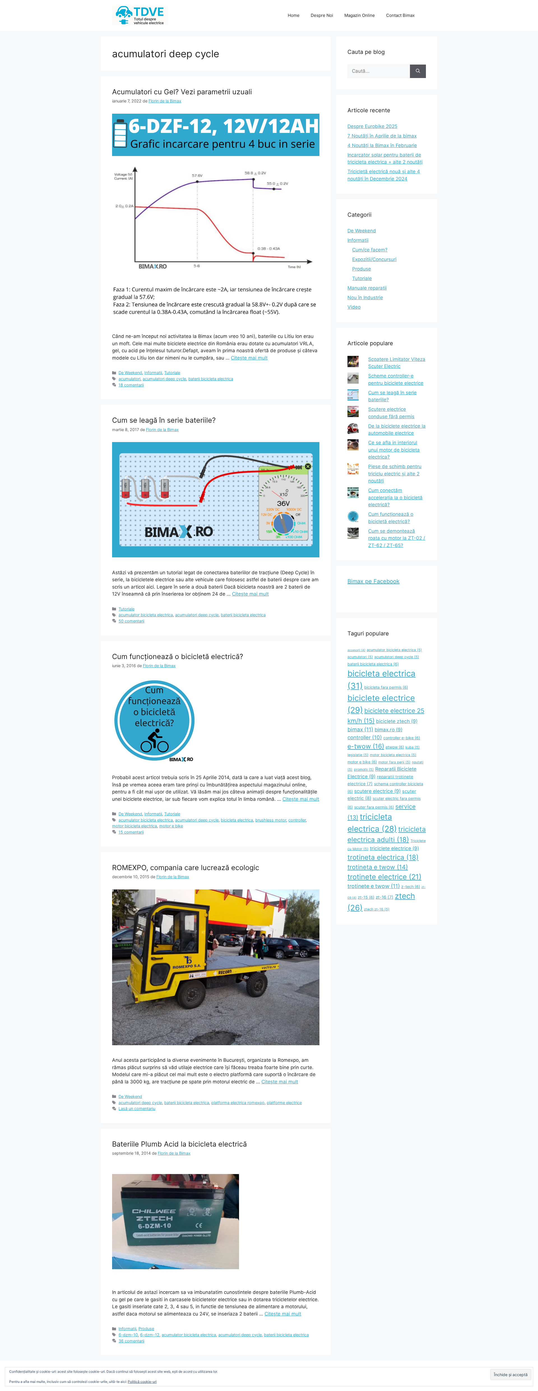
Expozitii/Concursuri (374, 259)
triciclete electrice (394, 848)
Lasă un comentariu (137, 1108)
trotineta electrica (383, 857)
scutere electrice (377, 791)
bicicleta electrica (237, 820)
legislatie (357, 755)
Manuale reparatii (367, 288)
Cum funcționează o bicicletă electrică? (177, 656)
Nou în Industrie (365, 297)
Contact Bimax (400, 15)
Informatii (153, 372)
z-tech (410, 886)
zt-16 (384, 897)
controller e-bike (401, 737)
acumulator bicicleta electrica (146, 614)
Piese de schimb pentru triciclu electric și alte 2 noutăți (394, 474)
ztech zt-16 (376, 909)
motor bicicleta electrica (134, 825)
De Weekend (130, 372)
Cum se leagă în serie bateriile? (164, 420)
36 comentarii (131, 1341)
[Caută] (418, 71)
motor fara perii (394, 762)
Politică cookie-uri (142, 1381)
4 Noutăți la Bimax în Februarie (382, 145)
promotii (364, 769)
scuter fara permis (374, 807)
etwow (395, 747)
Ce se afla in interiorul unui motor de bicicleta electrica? (394, 450)
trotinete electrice (384, 876)
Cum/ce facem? (370, 250)
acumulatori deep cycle (164, 378)
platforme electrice (284, 1102)
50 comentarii (131, 621)
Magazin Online (359, 15)
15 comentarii (131, 832)
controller (297, 820)
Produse (146, 1328)
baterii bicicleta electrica (210, 378)
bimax (360, 729)
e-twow (365, 746)
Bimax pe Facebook (373, 581)
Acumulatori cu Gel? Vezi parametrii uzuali (182, 92)
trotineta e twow (377, 867)
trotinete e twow (373, 886)
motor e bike (171, 825)
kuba (412, 747)
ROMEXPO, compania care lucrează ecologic (185, 867)
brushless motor (270, 820)
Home (294, 15)
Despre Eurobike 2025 (372, 126)
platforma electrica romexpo (238, 1102)
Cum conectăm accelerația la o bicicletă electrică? (395, 497)
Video (354, 307)
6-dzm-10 (128, 1334)
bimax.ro (388, 730)
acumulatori (129, 378)
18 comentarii (131, 385)
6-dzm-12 (149, 1334)
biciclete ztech (397, 721)
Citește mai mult (249, 358)
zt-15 (366, 897)
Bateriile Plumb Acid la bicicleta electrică (179, 1144)
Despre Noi (322, 15)
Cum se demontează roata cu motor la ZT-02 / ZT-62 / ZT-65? (396, 538)
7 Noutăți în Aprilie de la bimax (382, 136)
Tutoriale (172, 372)
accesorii (356, 650)
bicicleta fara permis (386, 687)
